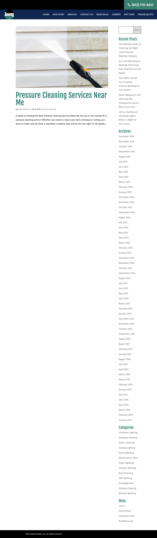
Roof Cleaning (126, 473)
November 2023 (126, 263)
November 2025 (126, 141)
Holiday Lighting (127, 447)
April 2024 (124, 237)
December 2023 (126, 258)
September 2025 (127, 151)
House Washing (126, 453)
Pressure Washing (49, 109)
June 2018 (123, 399)
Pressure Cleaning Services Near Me (61, 99)
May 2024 (123, 232)
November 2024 (126, 202)
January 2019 (125, 389)
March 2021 (124, 344)
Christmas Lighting (128, 432)
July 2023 (123, 283)
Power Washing (126, 463)
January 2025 (125, 192)
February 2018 (126, 415)
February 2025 (126, 187)
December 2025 (126, 136)
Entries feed (125, 511)
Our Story (58, 15)
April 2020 (124, 369)
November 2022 (126, 323)
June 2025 (123, 167)
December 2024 (126, 197)
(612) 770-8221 (142, 5)
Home (46, 15)
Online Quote (145, 15)
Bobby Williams (24, 109)
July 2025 (123, 161)
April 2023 (124, 298)
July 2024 (123, 222)
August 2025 (125, 156)
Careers (116, 15)
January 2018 (125, 420)
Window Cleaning (127, 488)
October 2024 (125, 207)
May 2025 (123, 172)
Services (72, 15)
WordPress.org (126, 521)
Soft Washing (125, 478)
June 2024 (123, 227)
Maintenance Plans (128, 458)
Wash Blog (102, 15)
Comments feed (127, 516)
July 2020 (123, 364)
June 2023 (123, 288)
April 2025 (124, 177)
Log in (122, 506)
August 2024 (125, 217)
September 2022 (127, 334)
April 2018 (124, 405)
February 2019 (126, 384)
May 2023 (123, 293)
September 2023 (127, 273)
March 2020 (124, 374)
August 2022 (125, 339)
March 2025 (124, 182)
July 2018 (123, 394)
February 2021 (126, 349)
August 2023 (125, 278)
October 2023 (125, 268)
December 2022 (126, 318)
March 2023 (124, 303)
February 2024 (126, 247)
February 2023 (126, 308)
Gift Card (129, 15)
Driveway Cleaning (128, 437)
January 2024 (125, 253)
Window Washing (127, 493)
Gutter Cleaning (126, 442)
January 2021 (125, 354)
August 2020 (125, 359)
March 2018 (124, 410)
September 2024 (127, 212)
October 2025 (125, 146)
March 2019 (124, 379)
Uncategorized (126, 483)
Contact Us (86, 15)
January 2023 (125, 313)
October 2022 (125, 329)
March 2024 (124, 242)
